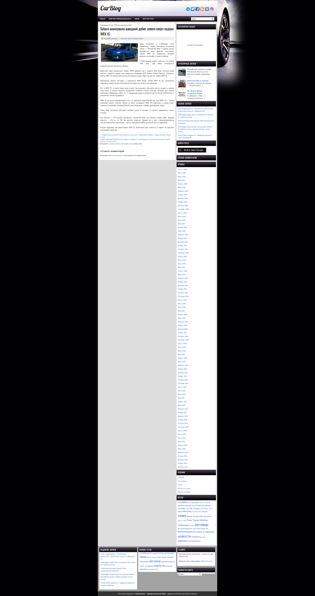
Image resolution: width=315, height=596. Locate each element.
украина (182, 540)
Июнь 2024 (182, 263)
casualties (195, 502)
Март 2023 (182, 318)
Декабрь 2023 (183, 285)
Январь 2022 (182, 369)
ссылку (130, 144)
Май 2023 (181, 311)
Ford (198, 505)
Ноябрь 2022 (182, 332)
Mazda (180, 511)
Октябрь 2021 (183, 380)
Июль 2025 (182, 216)
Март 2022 (182, 361)
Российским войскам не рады (199, 69)
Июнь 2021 (182, 394)
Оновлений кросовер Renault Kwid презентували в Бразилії (113, 569)
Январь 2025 (182, 238)
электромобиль (194, 540)
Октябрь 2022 (183, 336)
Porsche (196, 516)
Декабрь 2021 (183, 372)
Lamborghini (196, 509)
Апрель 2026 (182, 184)
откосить (196, 536)
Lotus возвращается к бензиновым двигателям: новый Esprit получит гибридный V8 (195, 109)
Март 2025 (182, 231)
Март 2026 (182, 187)
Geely (203, 505)
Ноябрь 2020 (182, 419)
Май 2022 (181, 354)
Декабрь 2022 (183, 329)
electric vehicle (184, 505)
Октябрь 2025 (183, 205)
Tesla (189, 520)
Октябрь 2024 (183, 249)
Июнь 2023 (182, 307)
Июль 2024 (182, 260)
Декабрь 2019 (183, 459)
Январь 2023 (182, 325)
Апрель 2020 (182, 445)
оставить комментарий (116, 144)
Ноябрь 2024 (182, 245)
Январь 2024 (182, 282)
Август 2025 (182, 213)
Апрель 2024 (182, 271)
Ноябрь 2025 (182, 202)
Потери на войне (184, 492)
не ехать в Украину (203, 531)
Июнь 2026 (182, 176)
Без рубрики (182, 481)
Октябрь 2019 (183, 467)
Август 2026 (182, 169)
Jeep (187, 509)
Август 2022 (182, 343)
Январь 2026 (182, 194)
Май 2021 (181, 398)
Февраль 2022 (183, 365)
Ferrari (193, 505)
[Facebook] (198, 10)
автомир (135, 38)
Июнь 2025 (182, 220)
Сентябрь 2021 (183, 383)
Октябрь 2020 (183, 423)
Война (180, 484)
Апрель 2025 (182, 227)
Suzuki (184, 520)
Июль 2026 (182, 173)
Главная (102, 19)
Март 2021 (182, 405)
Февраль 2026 (183, 191)
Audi (179, 502)
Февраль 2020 (183, 452)
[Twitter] (193, 10)
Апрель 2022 (182, 358)
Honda (208, 505)
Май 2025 (181, 223)
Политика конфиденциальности (120, 19)
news (125, 38)
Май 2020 (181, 441)
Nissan (190, 516)
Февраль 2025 (183, 234)
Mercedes (187, 511)
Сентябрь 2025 (183, 209)
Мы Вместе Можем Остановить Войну (194, 92)
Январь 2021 (182, 412)
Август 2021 (182, 387)
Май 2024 (181, 267)
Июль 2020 (182, 434)
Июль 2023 (182, 303)
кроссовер (201, 528)
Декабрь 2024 (183, 242)
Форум (137, 19)
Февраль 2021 (183, 409)
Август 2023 (182, 300)
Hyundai (181, 508)
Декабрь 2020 (183, 416)
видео (195, 528)
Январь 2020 (182, 456)
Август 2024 (182, 256)
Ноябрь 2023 (182, 289)
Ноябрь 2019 (182, 463)
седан (203, 537)
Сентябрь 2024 (183, 252)
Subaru (129, 38)
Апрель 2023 (182, 314)
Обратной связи (207, 561)
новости (140, 38)
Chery (201, 502)
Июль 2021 (182, 390)
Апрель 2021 (182, 401)
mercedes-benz (196, 511)
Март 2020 (182, 448)
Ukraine (204, 520)
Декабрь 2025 (183, 198)
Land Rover (204, 509)
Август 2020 (182, 430)
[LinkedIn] (207, 10)
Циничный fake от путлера (197, 80)
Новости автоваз (184, 488)
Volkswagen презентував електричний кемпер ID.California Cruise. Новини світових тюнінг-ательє (195, 129)
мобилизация (185, 531)
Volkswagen (184, 525)
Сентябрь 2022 (183, 340)
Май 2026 (181, 180)
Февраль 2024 (183, 278)
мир (207, 528)
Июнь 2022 (182, 351)
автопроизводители (185, 528)
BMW (184, 502)
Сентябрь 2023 (183, 296)
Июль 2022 (182, 347)
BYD (188, 502)
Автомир (114, 38)
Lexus (211, 509)
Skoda (209, 516)
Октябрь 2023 (183, 292)
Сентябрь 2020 (183, 427)
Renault (203, 516)
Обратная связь (148, 19)
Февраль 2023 (183, 322)
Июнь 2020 (182, 438)
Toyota (196, 520)
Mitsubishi (205, 511)
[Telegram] (188, 10)
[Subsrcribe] (202, 10)
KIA (190, 508)
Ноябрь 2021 (182, 376)
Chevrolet (207, 502)
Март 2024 (182, 274)
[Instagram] (212, 10)
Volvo (192, 525)
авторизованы (117, 155)
